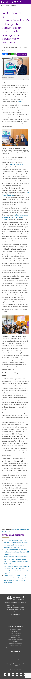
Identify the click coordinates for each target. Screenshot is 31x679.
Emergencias (16, 614)
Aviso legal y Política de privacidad (15, 664)
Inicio (1, 5)
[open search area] (17, 2)
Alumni (16, 656)
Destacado (12, 5)
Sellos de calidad (15, 662)
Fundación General (15, 658)
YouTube (17, 674)
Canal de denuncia (15, 669)
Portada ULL (6, 531)
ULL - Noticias (6, 5)
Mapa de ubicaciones (15, 645)
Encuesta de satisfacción (15, 660)
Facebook (5, 674)
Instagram (13, 674)
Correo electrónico (15, 629)
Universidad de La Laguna (15, 598)
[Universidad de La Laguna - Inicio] (3, 2)
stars (15, 620)
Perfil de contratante (15, 654)
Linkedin (21, 674)
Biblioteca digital (15, 637)
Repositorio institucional (15, 643)
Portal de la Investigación (15, 639)
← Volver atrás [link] (22, 54)
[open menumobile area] (20, 2)
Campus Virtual (15, 631)
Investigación (24, 529)
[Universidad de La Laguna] (8, 2)
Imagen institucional (15, 668)
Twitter (9, 674)
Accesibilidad (15, 666)
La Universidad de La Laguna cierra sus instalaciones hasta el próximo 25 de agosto (16, 552)
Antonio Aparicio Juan (17, 164)
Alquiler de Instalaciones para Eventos (15, 647)
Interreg (19, 102)
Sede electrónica (15, 635)
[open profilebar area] (12, 2)
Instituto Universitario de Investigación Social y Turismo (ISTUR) (15, 217)
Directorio (15, 641)
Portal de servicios (15, 633)
